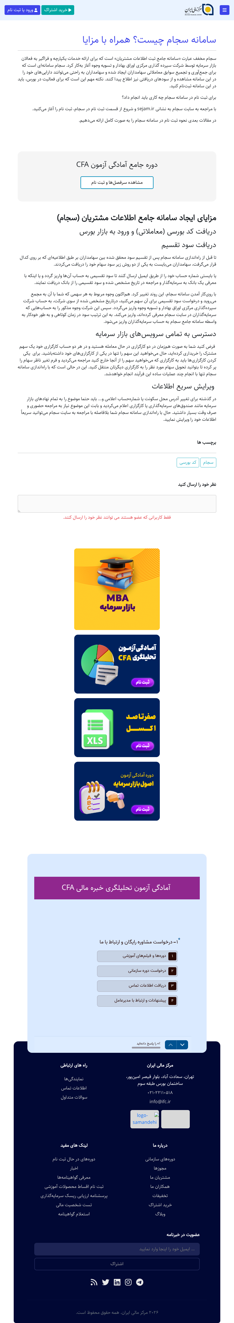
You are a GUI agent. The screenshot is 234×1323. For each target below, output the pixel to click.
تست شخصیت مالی (74, 1205)
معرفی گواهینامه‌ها (73, 1177)
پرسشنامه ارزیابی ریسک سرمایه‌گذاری (74, 1195)
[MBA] (117, 589)
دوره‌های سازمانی (160, 1159)
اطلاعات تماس (74, 1088)
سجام (208, 462)
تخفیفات (160, 1195)
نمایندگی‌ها (74, 1079)
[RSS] (94, 1282)
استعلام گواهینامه (74, 1214)
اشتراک (117, 1263)
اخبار (74, 1168)
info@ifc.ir (160, 1102)
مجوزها (160, 1168)
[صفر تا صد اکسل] (117, 727)
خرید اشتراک (55, 9)
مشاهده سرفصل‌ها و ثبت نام (117, 182)
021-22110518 (160, 1092)
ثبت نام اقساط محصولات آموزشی (74, 1186)
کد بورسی (187, 462)
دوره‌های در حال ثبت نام (74, 1159)
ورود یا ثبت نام (20, 9)
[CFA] (117, 664)
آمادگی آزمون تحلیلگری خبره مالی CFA (116, 888)
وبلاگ (160, 1214)
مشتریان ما (160, 1177)
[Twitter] (105, 1282)
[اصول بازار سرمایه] (117, 791)
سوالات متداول (74, 1097)
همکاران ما (160, 1186)
